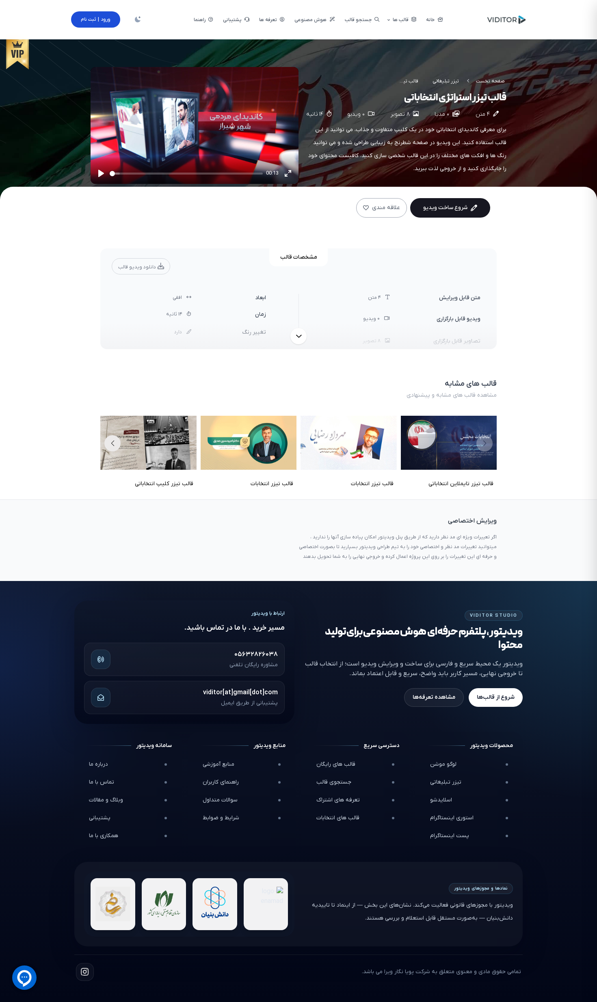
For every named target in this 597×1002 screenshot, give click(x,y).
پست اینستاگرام (449, 836)
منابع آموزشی (218, 764)
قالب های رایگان (335, 764)
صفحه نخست (490, 81)
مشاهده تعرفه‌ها (434, 697)
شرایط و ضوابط (221, 818)
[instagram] (85, 972)
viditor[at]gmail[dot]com (240, 693)
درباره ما (98, 764)
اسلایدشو (441, 800)
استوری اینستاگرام (452, 818)
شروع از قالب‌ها (496, 697)
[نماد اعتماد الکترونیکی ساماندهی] (113, 904)
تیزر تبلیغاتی (446, 81)
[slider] (186, 173)
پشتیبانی (99, 818)
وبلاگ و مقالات (106, 800)
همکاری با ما (103, 836)
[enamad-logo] (266, 904)
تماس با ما (101, 782)
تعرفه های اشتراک (338, 800)
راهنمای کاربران (221, 782)
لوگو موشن (443, 764)
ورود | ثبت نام (95, 19)
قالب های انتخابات (337, 818)
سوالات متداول (220, 800)
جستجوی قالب (333, 782)
